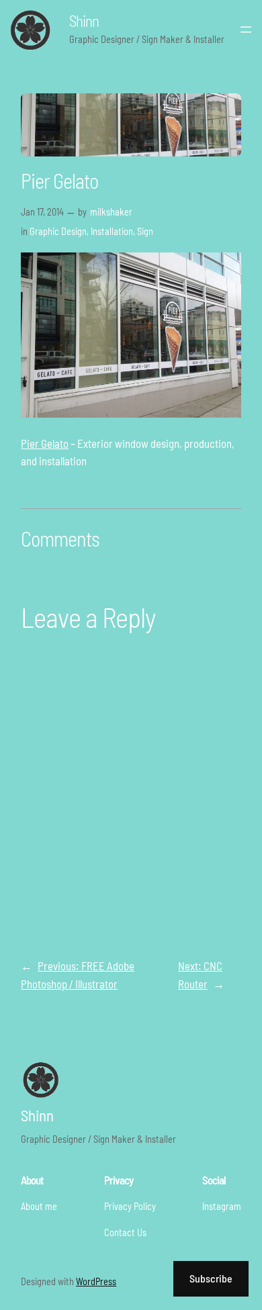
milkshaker (111, 212)
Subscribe (210, 1278)
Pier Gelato (45, 443)
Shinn (84, 20)
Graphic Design (58, 231)
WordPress (96, 1281)
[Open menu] (246, 29)
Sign (145, 231)
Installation (112, 231)
